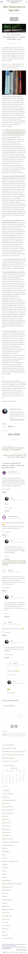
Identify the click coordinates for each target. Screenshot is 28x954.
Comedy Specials (6, 835)
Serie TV (4, 922)
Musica (4, 893)
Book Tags (4, 819)
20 (2, 780)
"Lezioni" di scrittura (7, 793)
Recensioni (4, 912)
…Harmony (4, 797)
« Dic (3, 786)
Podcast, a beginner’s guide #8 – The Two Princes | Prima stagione (14, 455)
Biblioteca (4, 816)
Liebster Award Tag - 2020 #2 (9, 748)
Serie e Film (5, 919)
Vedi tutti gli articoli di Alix (17, 419)
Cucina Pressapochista (7, 845)
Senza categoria (6, 916)
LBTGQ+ (4, 867)
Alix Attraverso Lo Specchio (14, 8)
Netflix (3, 896)
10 (16, 775)
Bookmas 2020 (5, 826)
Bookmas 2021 (5, 829)
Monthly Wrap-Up (16, 35)
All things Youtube (6, 806)
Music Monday (5, 890)
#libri (10, 434)
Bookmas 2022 (5, 832)
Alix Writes (4, 803)
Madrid (3, 874)
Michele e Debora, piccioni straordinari (11, 883)
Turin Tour (4, 928)
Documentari (5, 851)
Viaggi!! (4, 935)
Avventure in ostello (7, 813)
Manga (3, 877)
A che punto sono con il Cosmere (10, 761)
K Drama (4, 864)
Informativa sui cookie (6, 948)
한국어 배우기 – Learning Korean (9, 861)
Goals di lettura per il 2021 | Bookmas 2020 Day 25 (14, 751)
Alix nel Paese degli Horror (8, 800)
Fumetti (4, 858)
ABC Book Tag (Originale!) (8, 758)
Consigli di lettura (6, 838)
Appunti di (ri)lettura (7, 810)
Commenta (20, 716)
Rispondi (4, 492)
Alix (19, 43)
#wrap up (16, 434)
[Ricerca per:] (14, 734)
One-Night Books (6, 899)
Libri (8, 35)
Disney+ (4, 848)
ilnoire (10, 622)
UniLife (3, 932)
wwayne (10, 570)
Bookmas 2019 (5, 822)
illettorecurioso (13, 516)
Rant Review (5, 906)
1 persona (8, 489)
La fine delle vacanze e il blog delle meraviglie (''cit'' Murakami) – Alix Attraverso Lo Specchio (14, 562)
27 (2, 782)
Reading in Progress (7, 909)
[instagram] (12, 726)
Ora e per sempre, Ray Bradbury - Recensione (13, 754)
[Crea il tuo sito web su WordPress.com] (14, 1)
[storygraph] (16, 726)
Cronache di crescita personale (9, 842)
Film (3, 855)
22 (9, 780)
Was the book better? (7, 938)
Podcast (4, 903)
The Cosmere (5, 925)
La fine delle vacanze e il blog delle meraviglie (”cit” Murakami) (13, 448)
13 (2, 777)
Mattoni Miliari (5, 880)
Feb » (6, 786)
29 (9, 782)
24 (16, 780)
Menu (15, 19)
